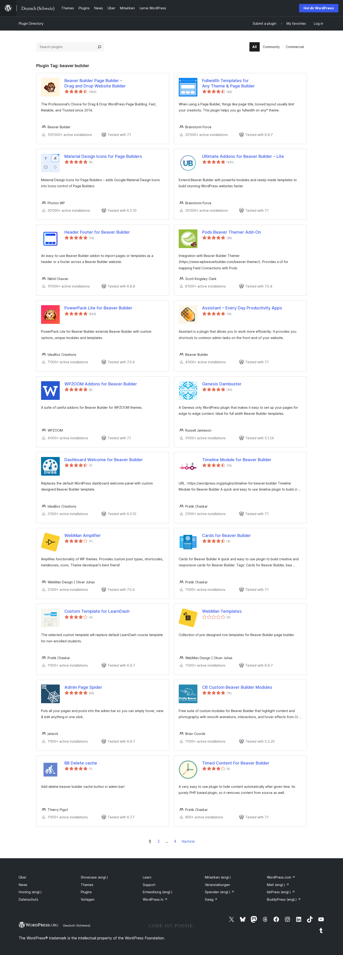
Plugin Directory (31, 23)
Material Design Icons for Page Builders (103, 156)
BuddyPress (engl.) (284, 899)
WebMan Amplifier (82, 535)
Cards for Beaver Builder (226, 535)
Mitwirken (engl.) (218, 877)
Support (149, 885)
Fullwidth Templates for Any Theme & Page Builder (228, 83)
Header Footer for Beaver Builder (97, 232)
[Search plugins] (99, 47)
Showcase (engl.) (94, 877)
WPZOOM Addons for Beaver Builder (100, 383)
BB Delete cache (80, 763)
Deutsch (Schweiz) (76, 925)
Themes (87, 885)
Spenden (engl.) (219, 892)
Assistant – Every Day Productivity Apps (242, 307)
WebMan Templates (222, 611)
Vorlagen (87, 899)
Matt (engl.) (278, 885)
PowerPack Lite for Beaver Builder (98, 307)
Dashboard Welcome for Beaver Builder (103, 459)
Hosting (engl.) (30, 892)
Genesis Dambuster (222, 383)
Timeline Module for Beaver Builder (236, 459)
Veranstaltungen (217, 885)
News (23, 885)
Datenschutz (28, 899)
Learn (147, 877)
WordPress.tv (155, 899)
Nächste (188, 841)
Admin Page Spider (83, 687)
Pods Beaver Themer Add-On (231, 232)
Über (22, 877)
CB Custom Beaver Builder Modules (237, 687)
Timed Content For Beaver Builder (235, 763)
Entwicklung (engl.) (157, 892)
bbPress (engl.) (281, 892)
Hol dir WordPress (319, 8)
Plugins (86, 892)
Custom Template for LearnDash (97, 611)
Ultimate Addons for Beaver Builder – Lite (243, 156)
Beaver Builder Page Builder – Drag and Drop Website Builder (95, 83)
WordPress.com (281, 877)
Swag (211, 899)
